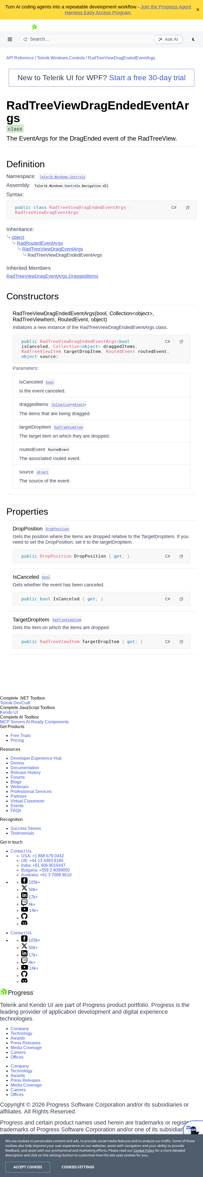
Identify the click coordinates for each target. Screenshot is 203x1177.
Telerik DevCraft (15, 703)
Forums (18, 777)
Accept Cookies (27, 1167)
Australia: (46, 875)
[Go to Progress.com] (17, 995)
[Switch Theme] (193, 39)
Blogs (16, 782)
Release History (26, 772)
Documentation (25, 767)
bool (50, 382)
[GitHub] (24, 918)
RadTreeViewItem (68, 427)
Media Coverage (26, 1047)
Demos (17, 763)
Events (17, 805)
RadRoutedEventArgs (40, 243)
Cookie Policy (143, 1150)
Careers (18, 1052)
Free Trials (21, 735)
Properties (27, 511)
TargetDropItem (31, 620)
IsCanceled (26, 577)
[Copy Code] (187, 207)
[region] (101, 1155)
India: (43, 865)
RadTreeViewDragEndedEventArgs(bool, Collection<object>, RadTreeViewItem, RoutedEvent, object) (83, 316)
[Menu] (10, 39)
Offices (17, 1057)
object (18, 237)
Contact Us (21, 851)
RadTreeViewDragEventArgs (52, 249)
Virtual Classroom (27, 801)
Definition (25, 164)
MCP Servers (12, 722)
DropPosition (28, 529)
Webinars (20, 786)
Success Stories (26, 828)
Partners (18, 796)
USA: (42, 856)
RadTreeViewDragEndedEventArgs (121, 58)
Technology (21, 1033)
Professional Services (31, 791)
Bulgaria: (45, 870)
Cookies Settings (78, 1167)
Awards (18, 1038)
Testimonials (22, 833)
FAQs (16, 810)
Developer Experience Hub (36, 758)
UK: (42, 860)
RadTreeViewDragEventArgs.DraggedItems (52, 276)
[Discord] (24, 924)
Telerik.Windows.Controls (61, 58)
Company (20, 1028)
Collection (61, 404)
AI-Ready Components (47, 722)
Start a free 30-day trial (147, 78)
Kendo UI (9, 712)
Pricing (17, 740)
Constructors (32, 296)
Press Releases (25, 1043)
